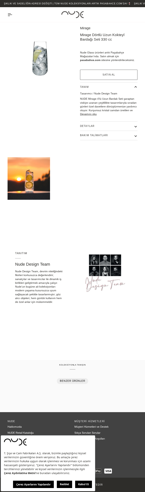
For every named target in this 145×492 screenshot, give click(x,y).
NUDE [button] (11, 421)
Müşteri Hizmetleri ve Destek (91, 426)
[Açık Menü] (13, 14)
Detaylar (87, 126)
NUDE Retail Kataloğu (21, 432)
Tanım (84, 87)
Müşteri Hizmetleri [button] (89, 421)
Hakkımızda (15, 426)
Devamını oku (88, 114)
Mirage (85, 28)
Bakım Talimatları (94, 135)
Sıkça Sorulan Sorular (87, 432)
